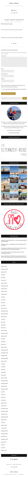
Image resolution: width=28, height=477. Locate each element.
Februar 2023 (4, 308)
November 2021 (4, 333)
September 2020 (4, 358)
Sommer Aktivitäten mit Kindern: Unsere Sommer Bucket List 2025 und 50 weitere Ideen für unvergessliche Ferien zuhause (13, 256)
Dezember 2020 (4, 350)
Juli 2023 (3, 297)
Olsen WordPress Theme (10, 474)
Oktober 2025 (4, 266)
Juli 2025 (3, 274)
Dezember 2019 (4, 380)
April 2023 (3, 305)
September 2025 (4, 269)
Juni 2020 (3, 366)
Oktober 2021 (4, 336)
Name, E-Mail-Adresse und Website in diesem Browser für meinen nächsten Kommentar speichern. (13, 86)
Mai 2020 (3, 369)
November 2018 (4, 411)
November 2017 (4, 433)
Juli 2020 (3, 364)
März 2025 (3, 280)
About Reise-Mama (17, 464)
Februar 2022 (4, 330)
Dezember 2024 (4, 285)
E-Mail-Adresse (4, 73)
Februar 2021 (4, 347)
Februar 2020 (4, 377)
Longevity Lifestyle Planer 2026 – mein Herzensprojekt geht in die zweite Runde (14, 241)
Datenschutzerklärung (12, 89)
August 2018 (4, 419)
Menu (15, 10)
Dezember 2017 (4, 430)
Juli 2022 (3, 319)
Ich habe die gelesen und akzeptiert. (14, 90)
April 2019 (3, 397)
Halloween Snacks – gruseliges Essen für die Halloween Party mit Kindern (13, 245)
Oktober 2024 (4, 288)
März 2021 (3, 344)
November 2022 (4, 313)
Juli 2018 (3, 422)
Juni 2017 (3, 447)
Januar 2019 (3, 405)
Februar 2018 (4, 425)
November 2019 (4, 383)
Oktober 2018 (4, 414)
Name (2, 68)
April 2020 (3, 372)
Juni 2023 (3, 299)
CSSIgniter (21, 474)
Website (3, 78)
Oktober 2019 (4, 386)
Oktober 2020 (4, 355)
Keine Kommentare (18, 21)
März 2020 (3, 375)
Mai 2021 (3, 338)
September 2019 (4, 389)
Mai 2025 (3, 277)
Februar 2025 (4, 283)
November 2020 (4, 352)
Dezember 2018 (4, 408)
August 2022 (4, 316)
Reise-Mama (14, 3)
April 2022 (3, 325)
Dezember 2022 (4, 311)
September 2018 (4, 417)
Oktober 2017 (4, 436)
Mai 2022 (3, 322)
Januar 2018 (3, 428)
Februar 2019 (4, 403)
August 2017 (4, 442)
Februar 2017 (4, 450)
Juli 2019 (3, 391)
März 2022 (3, 327)
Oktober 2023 (4, 294)
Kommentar (4, 55)
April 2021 (3, 341)
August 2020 (4, 361)
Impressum (8, 464)
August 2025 (4, 272)
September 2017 (4, 439)
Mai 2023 (3, 302)
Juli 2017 (3, 444)
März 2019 (3, 400)
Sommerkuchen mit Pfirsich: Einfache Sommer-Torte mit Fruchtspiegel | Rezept (12, 253)
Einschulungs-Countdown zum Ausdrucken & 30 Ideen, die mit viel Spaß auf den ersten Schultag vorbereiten (13, 249)
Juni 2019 (3, 394)
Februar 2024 (4, 291)
